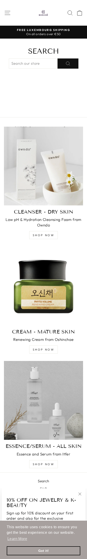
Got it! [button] (43, 551)
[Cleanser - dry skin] (43, 166)
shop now (44, 349)
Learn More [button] (17, 539)
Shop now (44, 235)
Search (43, 481)
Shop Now (44, 464)
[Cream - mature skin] (43, 286)
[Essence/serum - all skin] (43, 400)
